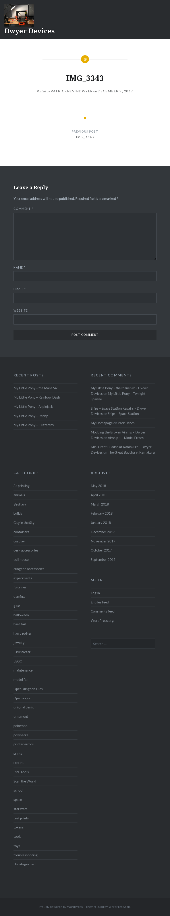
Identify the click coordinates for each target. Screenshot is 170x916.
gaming (19, 596)
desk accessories (26, 550)
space (18, 800)
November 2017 (103, 541)
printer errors (24, 744)
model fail (21, 679)
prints (18, 753)
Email (20, 289)
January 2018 (101, 523)
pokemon (20, 726)
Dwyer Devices (29, 30)
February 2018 (102, 513)
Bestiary (20, 504)
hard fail (20, 624)
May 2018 (98, 486)
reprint (19, 763)
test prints (21, 818)
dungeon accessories (29, 569)
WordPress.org (102, 620)
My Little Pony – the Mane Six (36, 388)
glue (17, 606)
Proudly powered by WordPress (61, 906)
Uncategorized (24, 864)
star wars (20, 809)
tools (17, 836)
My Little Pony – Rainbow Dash (37, 397)
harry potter (23, 633)
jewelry (19, 643)
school (18, 790)
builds (18, 513)
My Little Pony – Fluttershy (34, 425)
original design (24, 707)
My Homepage (102, 423)
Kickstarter (22, 652)
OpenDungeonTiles (28, 689)
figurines (20, 587)
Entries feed (100, 602)
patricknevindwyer (72, 91)
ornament (21, 716)
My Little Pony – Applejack (33, 406)
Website (21, 310)
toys (17, 846)
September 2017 (103, 559)
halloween (21, 615)
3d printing (22, 486)
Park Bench (126, 423)
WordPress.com (119, 906)
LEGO (18, 661)
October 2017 (101, 550)
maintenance (23, 670)
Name (19, 267)
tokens (19, 827)
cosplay (19, 541)
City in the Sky (24, 523)
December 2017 (103, 532)
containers (21, 532)
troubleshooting (26, 855)
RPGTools (21, 772)
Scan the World (25, 781)
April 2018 (98, 495)
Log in (95, 593)
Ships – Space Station (123, 414)
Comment (23, 208)
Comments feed (102, 611)
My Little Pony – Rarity (31, 416)
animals (19, 495)
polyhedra (21, 735)
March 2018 (100, 504)
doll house (21, 559)
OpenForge (22, 698)
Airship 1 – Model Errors (126, 438)
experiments (23, 578)
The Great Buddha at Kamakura (131, 452)
